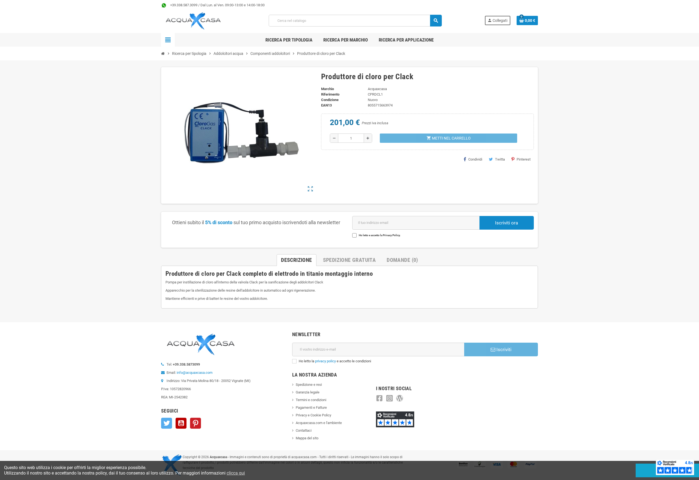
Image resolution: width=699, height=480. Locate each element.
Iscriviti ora (506, 223)
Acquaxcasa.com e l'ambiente (319, 423)
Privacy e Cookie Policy (313, 415)
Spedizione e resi (309, 385)
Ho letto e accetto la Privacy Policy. (380, 235)
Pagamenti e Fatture (311, 407)
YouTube (181, 423)
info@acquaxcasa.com (194, 373)
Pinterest (524, 159)
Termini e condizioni (311, 400)
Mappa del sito (307, 438)
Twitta (500, 159)
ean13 (326, 105)
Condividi (475, 159)
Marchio (327, 89)
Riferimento (330, 94)
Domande (402, 260)
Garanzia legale (307, 392)
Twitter (166, 423)
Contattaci (304, 430)
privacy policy (325, 361)
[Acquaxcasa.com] (193, 20)
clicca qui (236, 473)
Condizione (330, 100)
